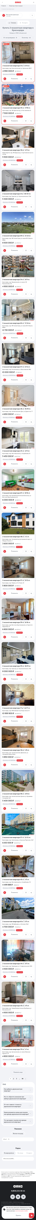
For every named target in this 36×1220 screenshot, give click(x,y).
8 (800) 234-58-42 (18, 1191)
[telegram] (23, 1196)
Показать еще (18, 1072)
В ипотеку (26, 37)
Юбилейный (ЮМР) (9, 1158)
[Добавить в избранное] (25, 78)
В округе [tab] (29, 1153)
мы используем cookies (21, 1211)
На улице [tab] (20, 1153)
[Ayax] (18, 2)
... (19, 1079)
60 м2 (6, 1139)
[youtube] (18, 1196)
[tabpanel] (18, 1139)
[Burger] (33, 2)
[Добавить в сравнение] (31, 78)
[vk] (12, 1196)
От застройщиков (10, 37)
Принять (18, 1215)
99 (22, 1079)
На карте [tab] (25, 23)
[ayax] (18, 1186)
